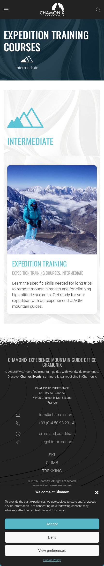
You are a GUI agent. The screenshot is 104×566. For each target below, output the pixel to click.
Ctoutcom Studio (60, 486)
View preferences (52, 550)
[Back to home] (52, 9)
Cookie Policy (52, 560)
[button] (96, 492)
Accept (52, 524)
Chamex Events (31, 376)
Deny (52, 537)
